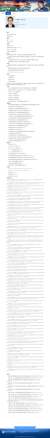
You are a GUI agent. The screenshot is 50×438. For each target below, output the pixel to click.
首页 (26, 1)
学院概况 (20, 3)
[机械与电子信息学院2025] (9, 2)
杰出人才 (14, 13)
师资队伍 (30, 3)
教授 (17, 9)
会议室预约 (30, 1)
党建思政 (36, 3)
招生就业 (33, 3)
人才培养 (23, 3)
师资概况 (3, 13)
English (44, 1)
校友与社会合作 (40, 3)
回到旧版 (41, 1)
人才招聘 (44, 3)
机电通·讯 (34, 1)
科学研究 (26, 3)
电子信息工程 (14, 9)
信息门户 (37, 1)
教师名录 (11, 9)
